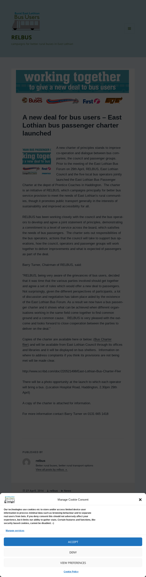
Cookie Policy (71, 571)
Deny (73, 552)
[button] (140, 500)
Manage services (15, 530)
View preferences (73, 563)
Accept (73, 542)
